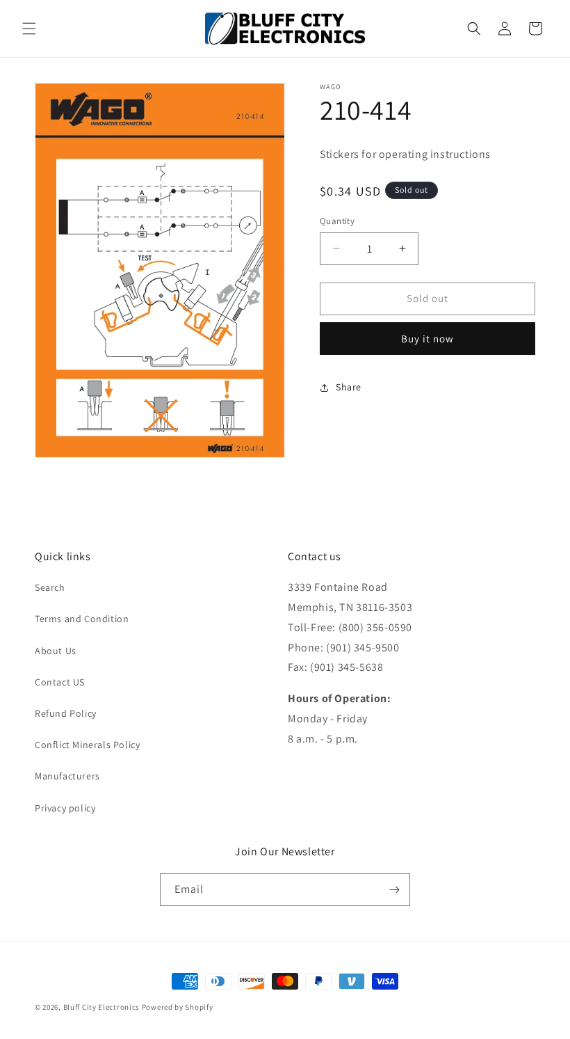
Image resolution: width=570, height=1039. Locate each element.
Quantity (337, 221)
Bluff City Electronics (102, 1007)
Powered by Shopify (177, 1007)
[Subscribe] (394, 889)
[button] (29, 28)
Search (50, 587)
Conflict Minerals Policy (87, 744)
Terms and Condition (82, 618)
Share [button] (348, 387)
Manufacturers (67, 776)
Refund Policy (66, 713)
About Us (55, 650)
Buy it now (427, 338)
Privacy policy (65, 808)
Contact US (60, 682)
